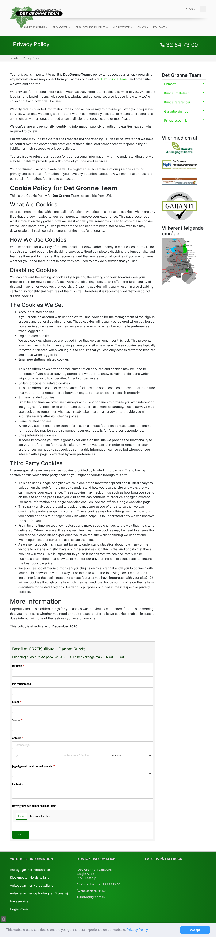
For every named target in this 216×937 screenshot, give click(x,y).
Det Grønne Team (114, 79)
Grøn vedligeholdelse (90, 27)
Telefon (23, 720)
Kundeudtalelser (176, 93)
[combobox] (130, 755)
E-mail (22, 702)
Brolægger (60, 27)
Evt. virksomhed (21, 684)
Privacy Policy (137, 930)
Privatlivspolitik (175, 120)
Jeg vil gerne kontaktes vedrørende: (39, 766)
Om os (141, 27)
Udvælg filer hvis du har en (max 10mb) (34, 806)
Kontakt (159, 27)
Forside (14, 58)
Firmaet (170, 84)
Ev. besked (18, 784)
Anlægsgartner (34, 27)
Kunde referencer (177, 102)
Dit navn (23, 666)
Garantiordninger (177, 111)
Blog (189, 9)
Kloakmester (121, 27)
